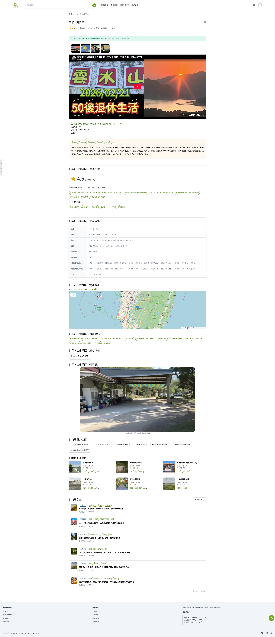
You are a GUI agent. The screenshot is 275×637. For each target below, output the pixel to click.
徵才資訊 (5, 618)
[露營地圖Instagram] (267, 633)
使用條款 (95, 611)
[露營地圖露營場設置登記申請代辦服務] (271, 633)
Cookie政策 (95, 621)
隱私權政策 (95, 618)
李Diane (82, 127)
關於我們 (5, 611)
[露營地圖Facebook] (262, 633)
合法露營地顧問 (7, 615)
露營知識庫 (6, 621)
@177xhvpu (202, 617)
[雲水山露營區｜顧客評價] (1, 171)
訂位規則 (95, 615)
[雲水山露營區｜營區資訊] (1, 163)
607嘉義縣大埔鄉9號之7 (83, 289)
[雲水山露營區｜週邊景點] (1, 168)
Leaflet (185, 328)
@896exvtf (202, 619)
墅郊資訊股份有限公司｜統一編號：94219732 (23, 633)
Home (73, 14)
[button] (137, 308)
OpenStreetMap (194, 328)
